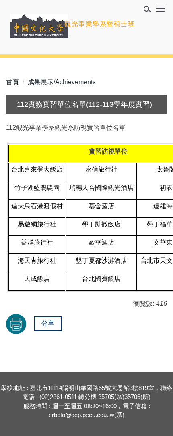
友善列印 (16, 324)
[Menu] (160, 11)
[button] (150, 10)
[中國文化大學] (39, 26)
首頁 (12, 82)
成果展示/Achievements (62, 82)
